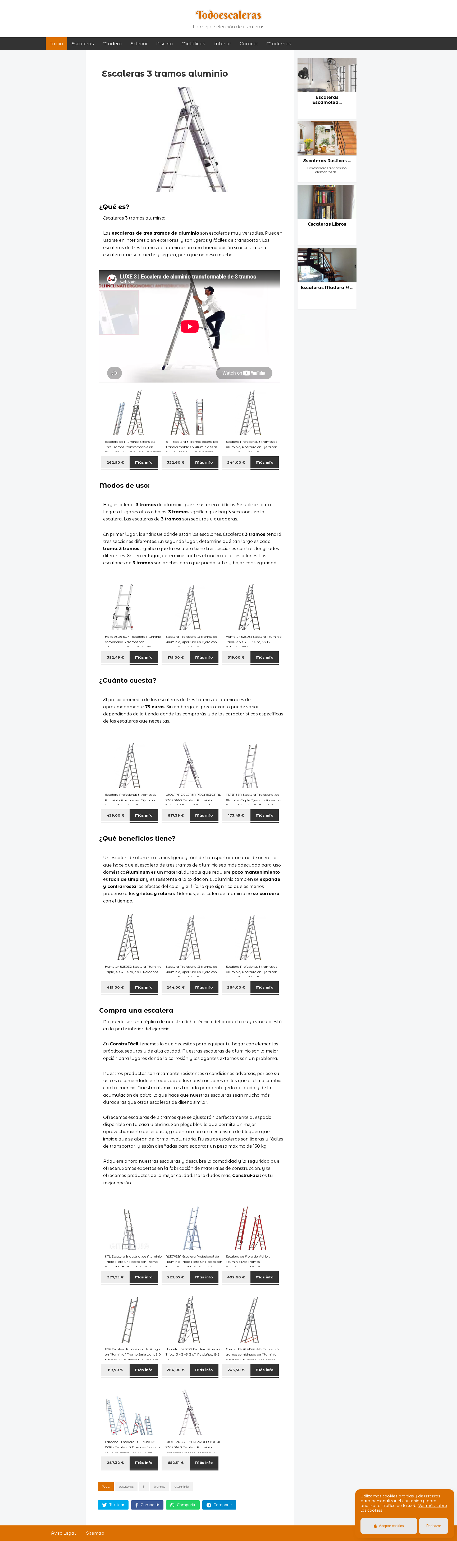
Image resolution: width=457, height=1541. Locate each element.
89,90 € (115, 1370)
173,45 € (236, 815)
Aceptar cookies (391, 1526)
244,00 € (236, 462)
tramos (159, 1486)
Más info (144, 462)
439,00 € (115, 815)
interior (222, 43)
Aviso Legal (63, 1533)
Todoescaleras (228, 15)
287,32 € (115, 1462)
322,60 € (175, 462)
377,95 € (115, 1277)
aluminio (182, 1486)
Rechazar (433, 1526)
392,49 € (115, 657)
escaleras (126, 1486)
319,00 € (236, 657)
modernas (278, 43)
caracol (249, 43)
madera (112, 43)
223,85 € (175, 1277)
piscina (164, 43)
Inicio (56, 43)
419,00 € (115, 987)
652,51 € (176, 1462)
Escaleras (82, 43)
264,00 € (236, 987)
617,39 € (176, 815)
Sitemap (95, 1533)
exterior (139, 43)
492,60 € (236, 1277)
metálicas (193, 43)
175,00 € (175, 657)
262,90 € (115, 462)
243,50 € (236, 1370)
